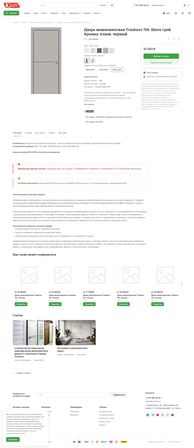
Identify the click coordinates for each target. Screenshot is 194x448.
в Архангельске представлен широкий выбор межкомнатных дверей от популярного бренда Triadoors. (31, 352)
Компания (46, 407)
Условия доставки (106, 415)
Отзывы (28, 133)
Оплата (52, 133)
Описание (17, 133)
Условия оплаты (105, 411)
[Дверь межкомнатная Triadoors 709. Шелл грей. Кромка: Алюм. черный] (46, 60)
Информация (76, 407)
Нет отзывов (93, 39)
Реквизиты (74, 411)
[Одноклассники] (162, 415)
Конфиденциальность (156, 442)
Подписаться (119, 395)
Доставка (62, 133)
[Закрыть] (46, 412)
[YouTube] (157, 415)
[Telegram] (152, 415)
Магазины (74, 415)
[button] (181, 283)
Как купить (40, 133)
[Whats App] (167, 415)
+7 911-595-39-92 (141, 5)
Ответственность (174, 442)
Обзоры (102, 425)
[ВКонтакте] (148, 415)
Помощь (103, 407)
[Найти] (112, 5)
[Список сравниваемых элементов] (176, 13)
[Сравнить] (174, 38)
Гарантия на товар (106, 418)
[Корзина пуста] (189, 13)
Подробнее (21, 304)
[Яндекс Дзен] (172, 415)
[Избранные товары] (183, 13)
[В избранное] (168, 38)
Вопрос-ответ (105, 422)
